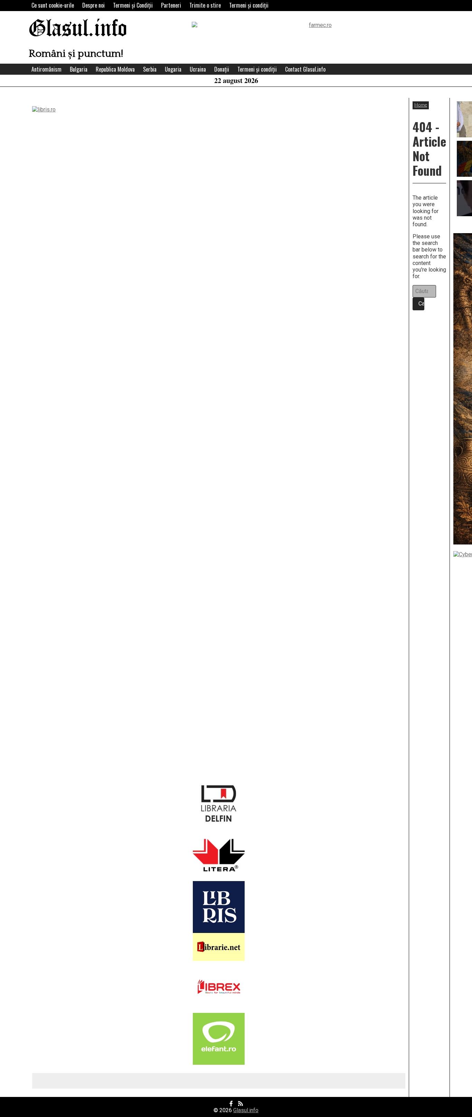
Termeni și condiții (248, 5)
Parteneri (171, 5)
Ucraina (198, 69)
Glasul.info (78, 29)
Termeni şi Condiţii (133, 5)
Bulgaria (78, 69)
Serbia (150, 69)
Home (420, 105)
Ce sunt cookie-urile (52, 5)
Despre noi (93, 5)
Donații (221, 69)
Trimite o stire (205, 5)
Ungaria (173, 69)
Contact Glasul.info (305, 69)
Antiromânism (46, 69)
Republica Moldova (115, 69)
